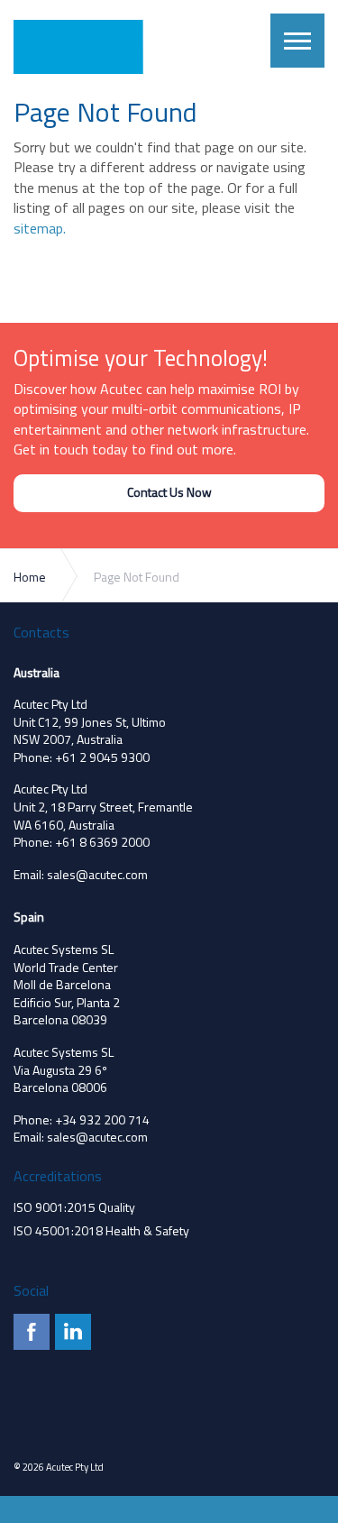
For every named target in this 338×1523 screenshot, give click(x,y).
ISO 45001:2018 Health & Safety (101, 1230)
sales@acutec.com (97, 874)
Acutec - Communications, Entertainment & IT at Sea (88, 47)
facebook (32, 1332)
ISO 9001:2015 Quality (74, 1206)
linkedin (73, 1332)
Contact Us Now (169, 491)
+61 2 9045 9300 (102, 757)
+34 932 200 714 (102, 1119)
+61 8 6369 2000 (102, 841)
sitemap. (40, 228)
